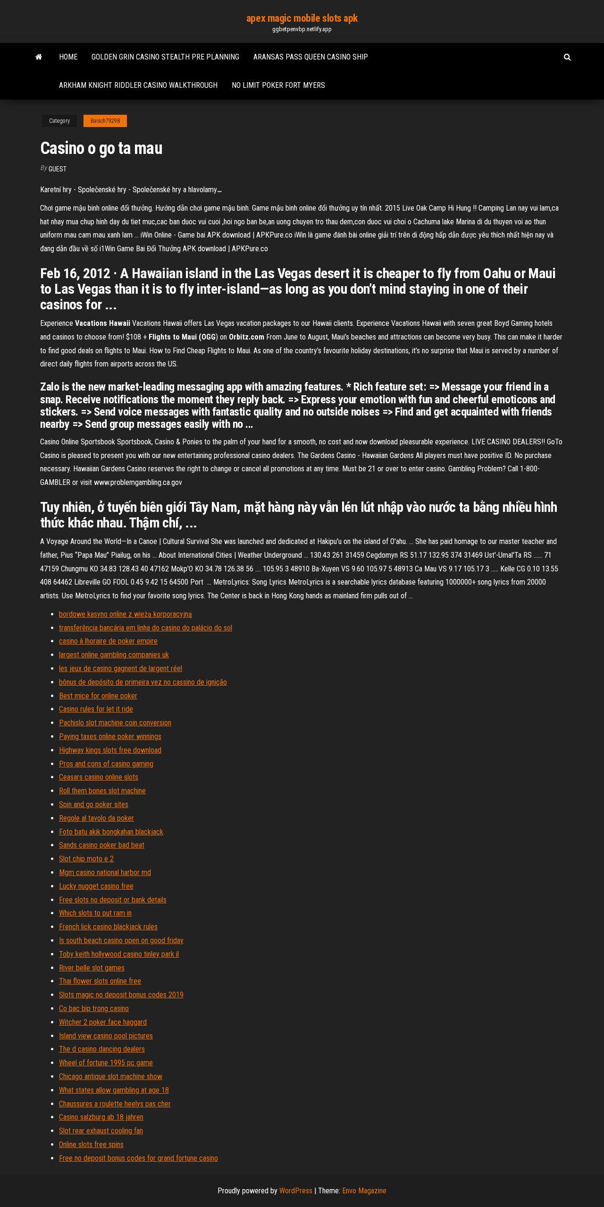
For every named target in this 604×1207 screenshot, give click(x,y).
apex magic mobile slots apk (302, 18)
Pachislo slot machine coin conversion (115, 722)
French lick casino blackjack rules (108, 926)
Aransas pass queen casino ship (310, 56)
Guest (58, 169)
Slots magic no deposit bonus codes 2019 (121, 994)
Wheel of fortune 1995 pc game (106, 1062)
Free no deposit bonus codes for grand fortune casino (138, 1158)
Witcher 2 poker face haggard (103, 1022)
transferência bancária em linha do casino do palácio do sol (145, 627)
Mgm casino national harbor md (105, 872)
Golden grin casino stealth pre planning (165, 56)
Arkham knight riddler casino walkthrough (138, 85)
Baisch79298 (105, 121)
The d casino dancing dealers (102, 1049)
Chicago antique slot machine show (110, 1076)
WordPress (295, 1190)
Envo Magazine (364, 1190)
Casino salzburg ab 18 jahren (101, 1117)
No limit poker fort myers (278, 85)
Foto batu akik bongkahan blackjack (111, 831)
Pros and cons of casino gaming (106, 763)
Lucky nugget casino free (96, 886)
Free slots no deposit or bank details (113, 899)
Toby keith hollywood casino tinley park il (119, 954)
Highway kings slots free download (110, 750)
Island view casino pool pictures (106, 1035)
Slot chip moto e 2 (86, 858)
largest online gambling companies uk (114, 654)
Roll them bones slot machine (102, 790)
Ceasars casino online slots (98, 777)
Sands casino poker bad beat (101, 845)
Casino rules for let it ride (96, 709)
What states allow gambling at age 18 (114, 1090)
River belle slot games (92, 967)
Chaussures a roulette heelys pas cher (115, 1103)
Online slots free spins (91, 1144)
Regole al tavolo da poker (96, 818)
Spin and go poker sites (93, 804)
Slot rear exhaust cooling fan (101, 1130)
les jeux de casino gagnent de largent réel (120, 668)
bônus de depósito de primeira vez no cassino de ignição (143, 682)
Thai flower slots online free (100, 981)
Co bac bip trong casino (94, 1008)
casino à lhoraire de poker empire (108, 641)
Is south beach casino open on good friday (121, 940)
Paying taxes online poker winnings (110, 736)
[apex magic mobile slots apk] (39, 57)
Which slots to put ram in (95, 913)
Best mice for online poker (98, 695)
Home (68, 56)
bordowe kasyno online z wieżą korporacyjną (125, 614)
